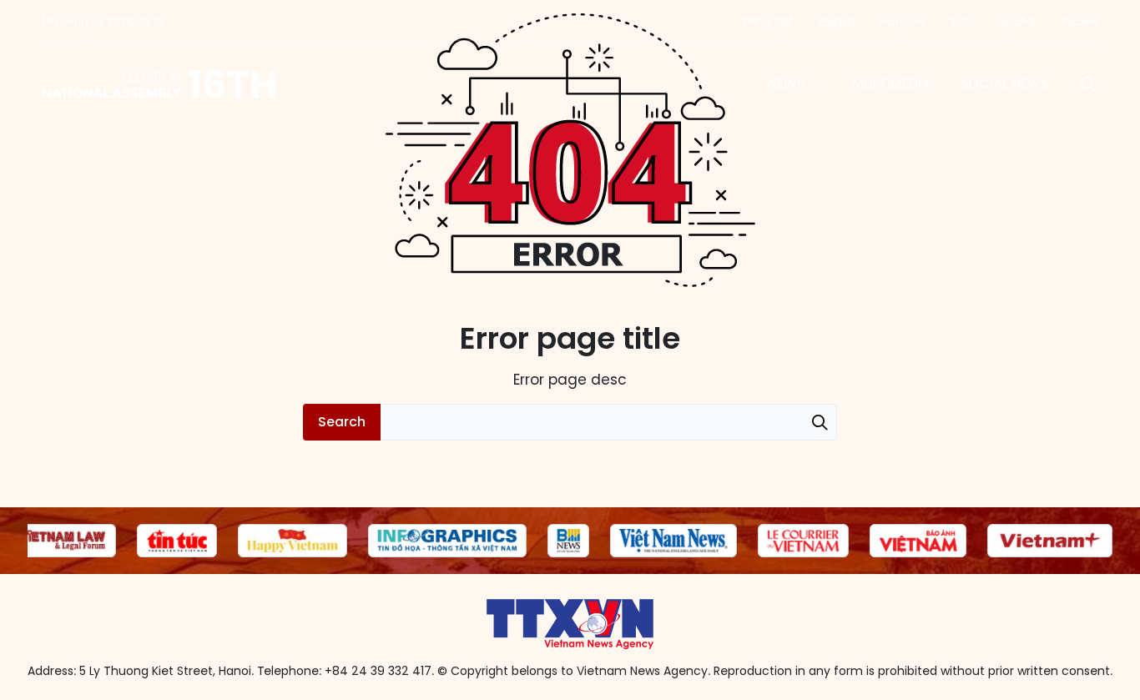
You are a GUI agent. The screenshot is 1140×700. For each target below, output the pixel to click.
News (786, 83)
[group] (62, 540)
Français (902, 21)
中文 (960, 21)
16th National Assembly (160, 84)
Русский (1079, 21)
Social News (1004, 83)
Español (1015, 21)
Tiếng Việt (767, 21)
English (836, 21)
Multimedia (891, 83)
